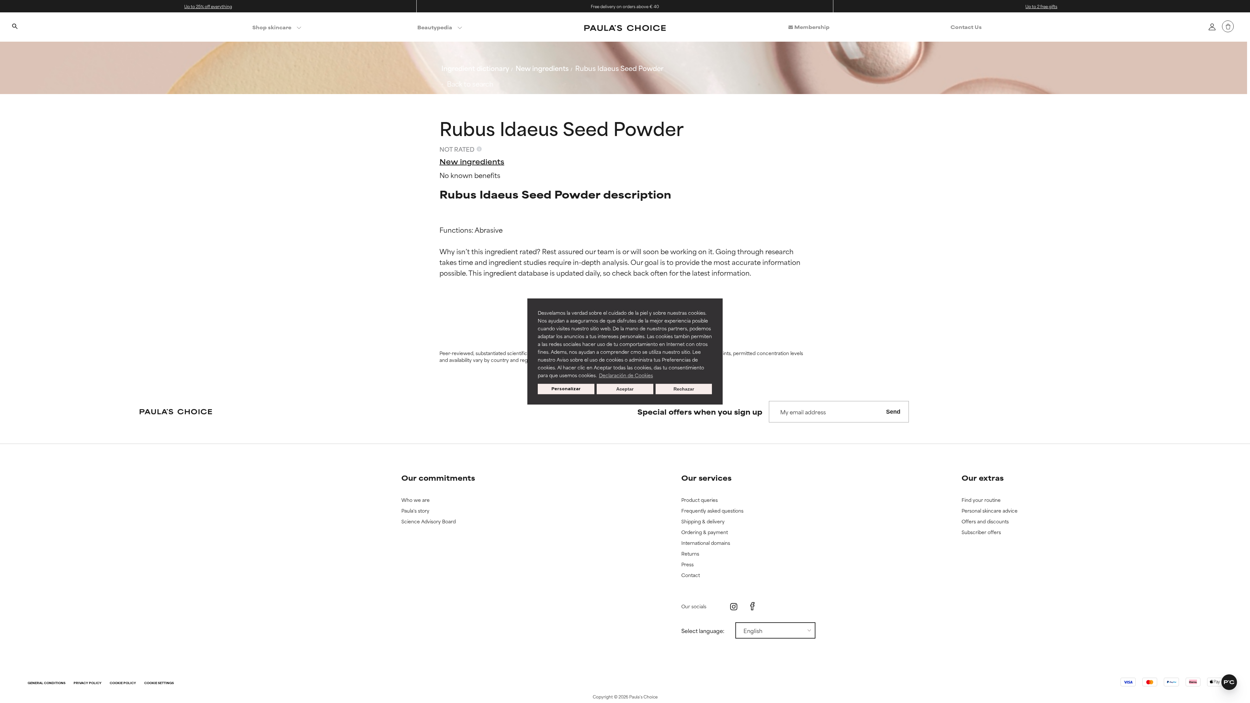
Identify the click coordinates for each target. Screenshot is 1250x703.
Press (687, 564)
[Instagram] (733, 606)
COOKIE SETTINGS (159, 683)
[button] (1229, 682)
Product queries (699, 500)
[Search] (14, 27)
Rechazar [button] (684, 389)
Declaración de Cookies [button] (626, 375)
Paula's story (415, 510)
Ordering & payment (704, 532)
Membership (811, 27)
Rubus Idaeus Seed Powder (619, 67)
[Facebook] (752, 606)
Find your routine (981, 500)
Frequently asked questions (712, 510)
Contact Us (966, 27)
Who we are (415, 500)
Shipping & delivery (703, 521)
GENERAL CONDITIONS (46, 683)
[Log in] (1211, 26)
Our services (706, 477)
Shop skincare (271, 27)
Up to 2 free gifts (1041, 6)
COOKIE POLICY (123, 683)
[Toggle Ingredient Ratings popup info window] (479, 149)
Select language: (702, 630)
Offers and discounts (985, 521)
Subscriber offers (981, 532)
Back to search (470, 83)
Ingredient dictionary (475, 67)
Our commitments (438, 477)
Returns (690, 553)
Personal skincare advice (990, 510)
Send (893, 411)
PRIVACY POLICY (88, 683)
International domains (705, 543)
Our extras (983, 477)
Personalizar (566, 389)
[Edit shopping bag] (1228, 26)
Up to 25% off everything (208, 6)
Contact (690, 575)
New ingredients (542, 67)
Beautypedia (434, 27)
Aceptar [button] (624, 389)
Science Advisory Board (428, 521)
